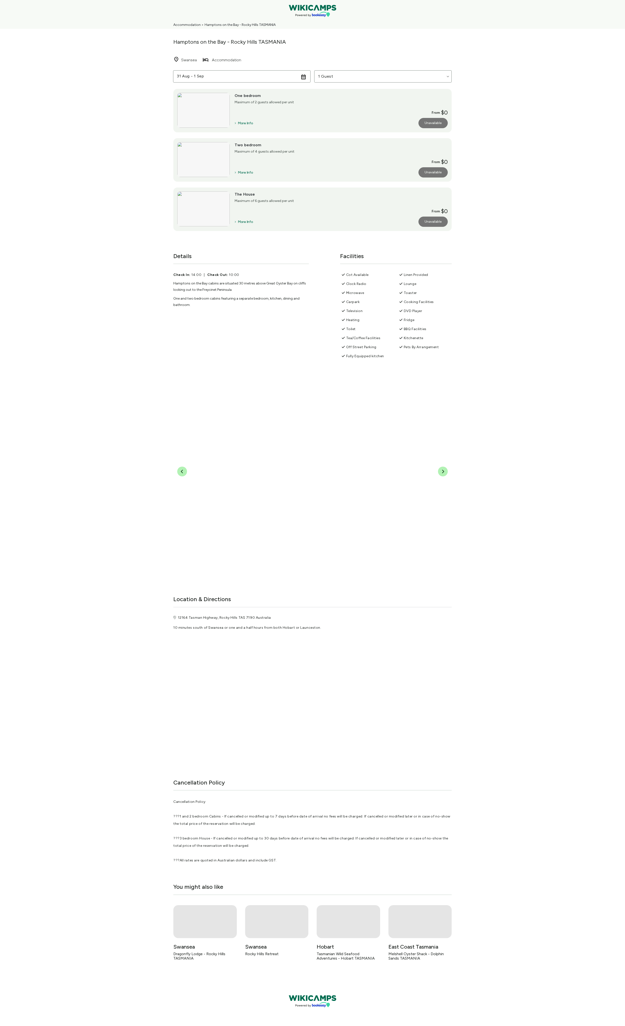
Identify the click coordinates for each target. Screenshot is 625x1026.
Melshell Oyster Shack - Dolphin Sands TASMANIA (416, 956)
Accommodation (187, 25)
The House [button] (245, 194)
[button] (383, 76)
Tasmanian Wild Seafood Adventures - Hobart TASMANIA (346, 956)
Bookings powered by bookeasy (312, 1011)
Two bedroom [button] (248, 145)
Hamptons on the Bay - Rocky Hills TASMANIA (240, 25)
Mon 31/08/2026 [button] (193, 76)
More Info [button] (245, 123)
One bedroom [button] (248, 95)
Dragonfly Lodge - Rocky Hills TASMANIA (199, 956)
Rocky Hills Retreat (262, 954)
